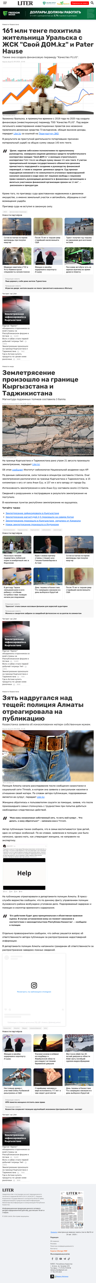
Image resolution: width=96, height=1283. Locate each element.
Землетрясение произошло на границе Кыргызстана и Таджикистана (15, 349)
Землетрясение (9, 530)
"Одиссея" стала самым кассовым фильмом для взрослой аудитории (36, 606)
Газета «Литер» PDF (58, 1251)
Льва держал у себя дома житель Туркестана (25, 281)
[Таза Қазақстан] (64, 3)
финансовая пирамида (18, 212)
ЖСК (5, 212)
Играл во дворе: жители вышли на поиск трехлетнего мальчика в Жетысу (38, 288)
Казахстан (7, 1028)
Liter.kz (17, 133)
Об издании (54, 1241)
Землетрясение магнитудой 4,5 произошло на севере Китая (40, 517)
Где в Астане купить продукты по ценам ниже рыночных (14, 356)
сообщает (17, 469)
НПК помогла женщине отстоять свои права (25, 1102)
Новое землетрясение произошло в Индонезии (32, 524)
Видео (24, 1028)
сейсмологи (46, 530)
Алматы (16, 1028)
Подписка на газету (80, 3)
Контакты (53, 1248)
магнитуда (57, 530)
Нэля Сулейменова (10, 404)
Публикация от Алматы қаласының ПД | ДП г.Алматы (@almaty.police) (34, 1022)
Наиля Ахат (7, 62)
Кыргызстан (35, 530)
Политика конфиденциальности (62, 1246)
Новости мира (10, 311)
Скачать (54, 1232)
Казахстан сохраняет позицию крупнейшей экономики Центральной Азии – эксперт (43, 1109)
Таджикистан (23, 530)
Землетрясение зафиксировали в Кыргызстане (15, 317)
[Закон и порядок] (50, 3)
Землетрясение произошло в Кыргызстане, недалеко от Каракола (43, 520)
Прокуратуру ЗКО (49, 133)
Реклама (53, 1244)
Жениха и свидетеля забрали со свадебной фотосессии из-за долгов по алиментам (43, 613)
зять (45, 1028)
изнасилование (35, 1028)
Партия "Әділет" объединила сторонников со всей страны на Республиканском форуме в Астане (16, 331)
